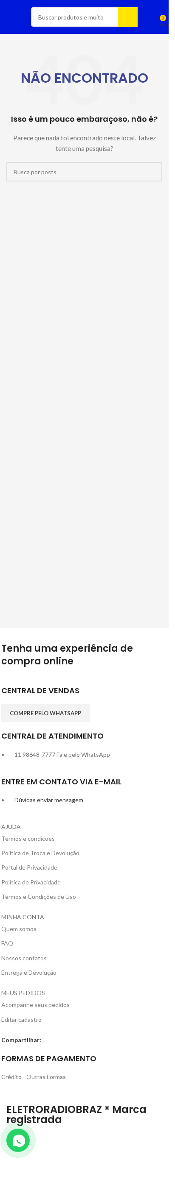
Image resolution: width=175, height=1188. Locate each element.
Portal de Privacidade (29, 867)
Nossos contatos (24, 958)
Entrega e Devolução (28, 972)
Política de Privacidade (31, 882)
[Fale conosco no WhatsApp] (18, 1140)
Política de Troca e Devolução (40, 852)
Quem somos (19, 928)
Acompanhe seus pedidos (35, 1004)
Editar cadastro (21, 1019)
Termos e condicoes (28, 838)
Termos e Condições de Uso (38, 896)
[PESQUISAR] (128, 17)
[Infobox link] (84, 694)
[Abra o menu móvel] (9, 16)
